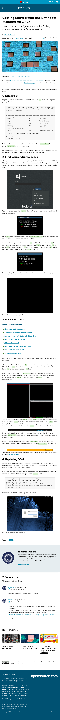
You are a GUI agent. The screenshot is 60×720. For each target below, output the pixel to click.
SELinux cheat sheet (11, 343)
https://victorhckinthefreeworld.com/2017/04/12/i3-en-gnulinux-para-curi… (31, 615)
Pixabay (11, 76)
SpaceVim (11, 587)
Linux (11, 540)
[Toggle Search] (57, 2)
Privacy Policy (40, 712)
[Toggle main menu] (2, 2)
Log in (50, 2)
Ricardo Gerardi (9, 35)
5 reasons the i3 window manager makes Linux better (26, 81)
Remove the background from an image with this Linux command (48, 649)
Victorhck (11, 600)
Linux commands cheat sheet (14, 329)
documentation (14, 455)
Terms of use (50, 712)
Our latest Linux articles (12, 353)
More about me (23, 565)
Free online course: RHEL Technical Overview (20, 336)
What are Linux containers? (14, 350)
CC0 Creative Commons (22, 76)
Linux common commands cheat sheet (17, 346)
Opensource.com (8, 686)
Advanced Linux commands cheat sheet (18, 332)
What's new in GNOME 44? (7, 647)
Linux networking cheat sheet (14, 339)
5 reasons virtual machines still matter (29, 647)
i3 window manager (29, 83)
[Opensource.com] (16, 8)
